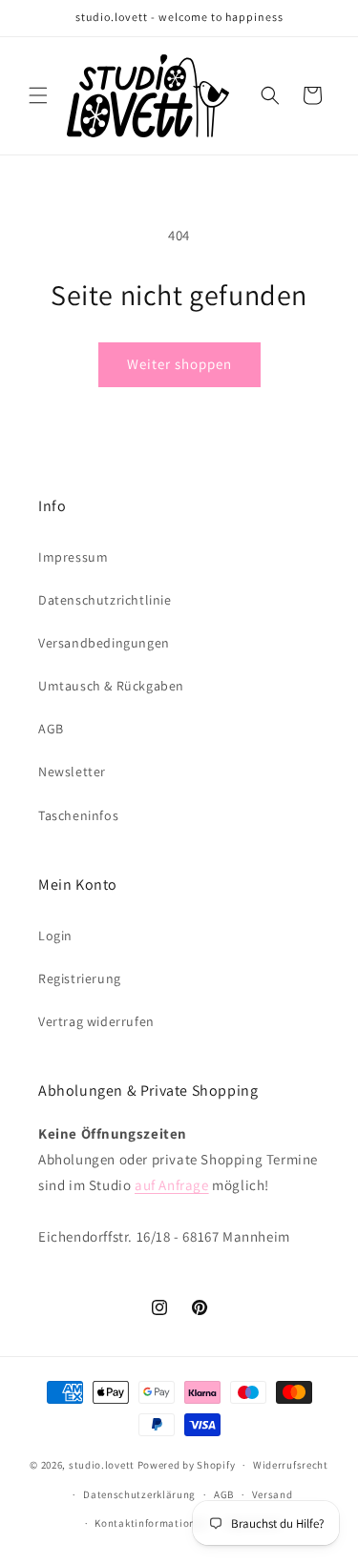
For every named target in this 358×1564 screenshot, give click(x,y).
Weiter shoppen (179, 364)
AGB (51, 728)
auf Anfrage (172, 1185)
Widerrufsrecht (290, 1464)
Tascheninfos (78, 815)
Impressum (73, 557)
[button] (38, 95)
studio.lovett (102, 1464)
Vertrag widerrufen (96, 1021)
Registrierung (79, 978)
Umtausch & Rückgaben (111, 685)
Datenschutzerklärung (139, 1494)
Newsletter (72, 771)
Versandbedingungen (104, 642)
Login (55, 935)
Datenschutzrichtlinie (105, 599)
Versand (272, 1494)
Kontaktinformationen (151, 1523)
